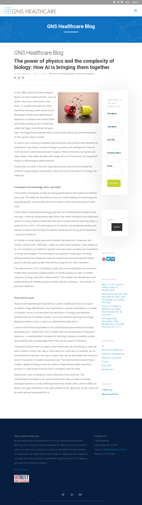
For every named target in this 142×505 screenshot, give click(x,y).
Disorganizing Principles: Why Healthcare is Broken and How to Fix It (113, 322)
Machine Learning (57, 74)
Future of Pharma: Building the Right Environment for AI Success (112, 310)
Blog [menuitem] (127, 2)
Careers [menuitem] (135, 2)
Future (105, 361)
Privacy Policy (21, 469)
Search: (111, 220)
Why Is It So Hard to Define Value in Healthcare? (113, 287)
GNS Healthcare (23, 74)
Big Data (70, 74)
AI (103, 346)
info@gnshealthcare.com (113, 449)
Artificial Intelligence (85, 74)
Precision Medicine (112, 350)
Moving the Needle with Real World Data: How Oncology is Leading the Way (114, 298)
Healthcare (108, 369)
